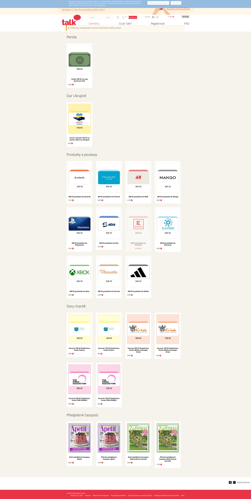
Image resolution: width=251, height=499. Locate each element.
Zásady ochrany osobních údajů (140, 495)
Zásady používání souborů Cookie (166, 495)
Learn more (101, 5)
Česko (170, 17)
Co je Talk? (125, 23)
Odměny (94, 23)
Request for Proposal (101, 495)
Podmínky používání (118, 495)
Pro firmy (185, 17)
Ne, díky (176, 3)
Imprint (88, 495)
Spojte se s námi (77, 495)
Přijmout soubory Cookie (158, 3)
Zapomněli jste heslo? (125, 17)
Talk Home (71, 20)
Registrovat (158, 23)
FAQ (186, 23)
